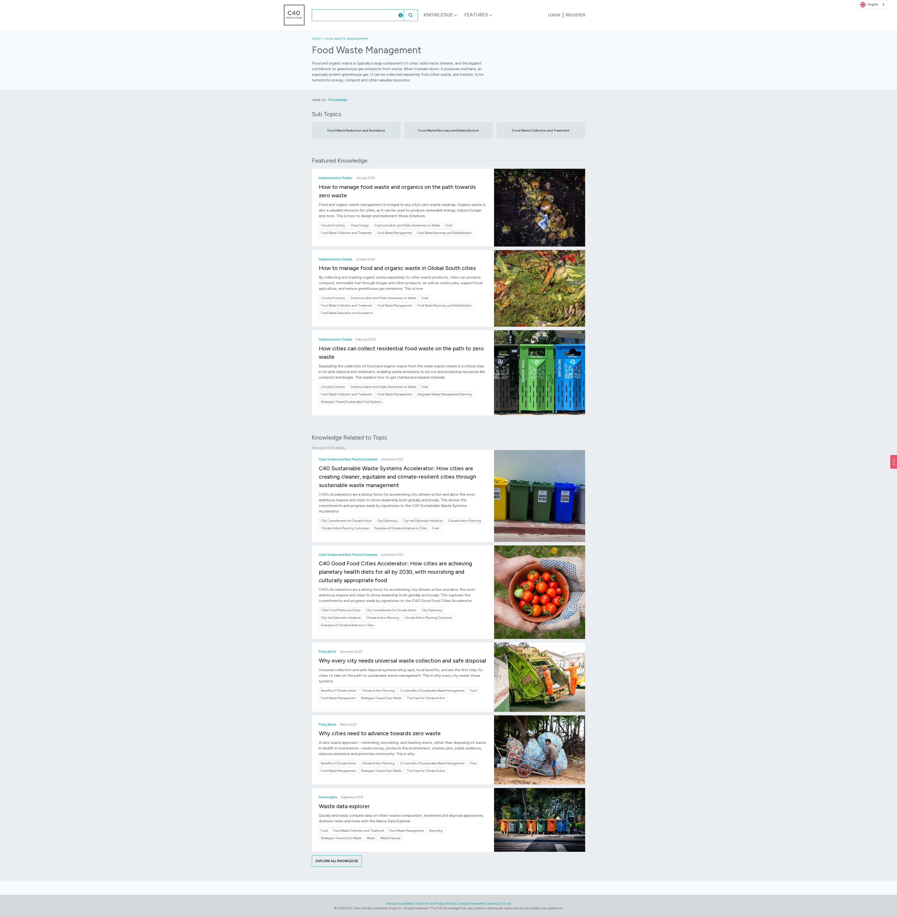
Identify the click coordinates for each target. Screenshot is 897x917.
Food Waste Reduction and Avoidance (356, 131)
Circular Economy (333, 225)
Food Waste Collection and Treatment (541, 131)
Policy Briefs (327, 651)
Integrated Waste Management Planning (444, 394)
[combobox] (350, 15)
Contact (462, 903)
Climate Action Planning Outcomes (345, 528)
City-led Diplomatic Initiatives (423, 521)
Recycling (436, 830)
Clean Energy (359, 225)
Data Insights (328, 797)
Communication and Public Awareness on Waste (407, 225)
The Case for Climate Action (426, 698)
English (873, 4)
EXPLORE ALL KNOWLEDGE (337, 861)
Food (316, 38)
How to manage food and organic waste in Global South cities (397, 268)
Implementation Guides (335, 178)
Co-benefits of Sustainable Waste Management (432, 690)
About (390, 903)
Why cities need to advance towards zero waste (380, 733)
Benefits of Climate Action (338, 690)
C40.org (505, 903)
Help (893, 461)
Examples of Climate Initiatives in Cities (400, 528)
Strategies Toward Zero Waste (381, 698)
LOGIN (554, 15)
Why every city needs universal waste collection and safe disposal (402, 660)
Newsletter (477, 903)
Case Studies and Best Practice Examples (348, 459)
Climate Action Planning (464, 521)
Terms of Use (424, 903)
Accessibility (405, 903)
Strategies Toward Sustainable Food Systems (351, 402)
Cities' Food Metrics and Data (340, 610)
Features (476, 15)
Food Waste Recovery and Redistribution (448, 131)
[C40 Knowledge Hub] (294, 15)
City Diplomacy (387, 521)
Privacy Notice (445, 903)
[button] (411, 15)
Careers (492, 903)
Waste (371, 838)
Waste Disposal (390, 838)
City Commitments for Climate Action (346, 521)
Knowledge (438, 15)
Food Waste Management (347, 38)
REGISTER (575, 15)
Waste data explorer (344, 806)
